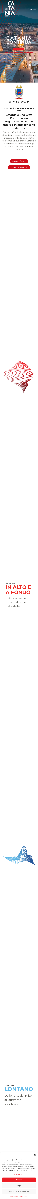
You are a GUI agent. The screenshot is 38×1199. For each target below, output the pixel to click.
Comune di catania (19, 102)
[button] (35, 1155)
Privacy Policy (23, 1196)
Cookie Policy (14, 1196)
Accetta (19, 1180)
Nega (19, 1186)
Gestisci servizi (18, 1174)
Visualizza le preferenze (19, 1191)
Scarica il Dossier (18, 49)
